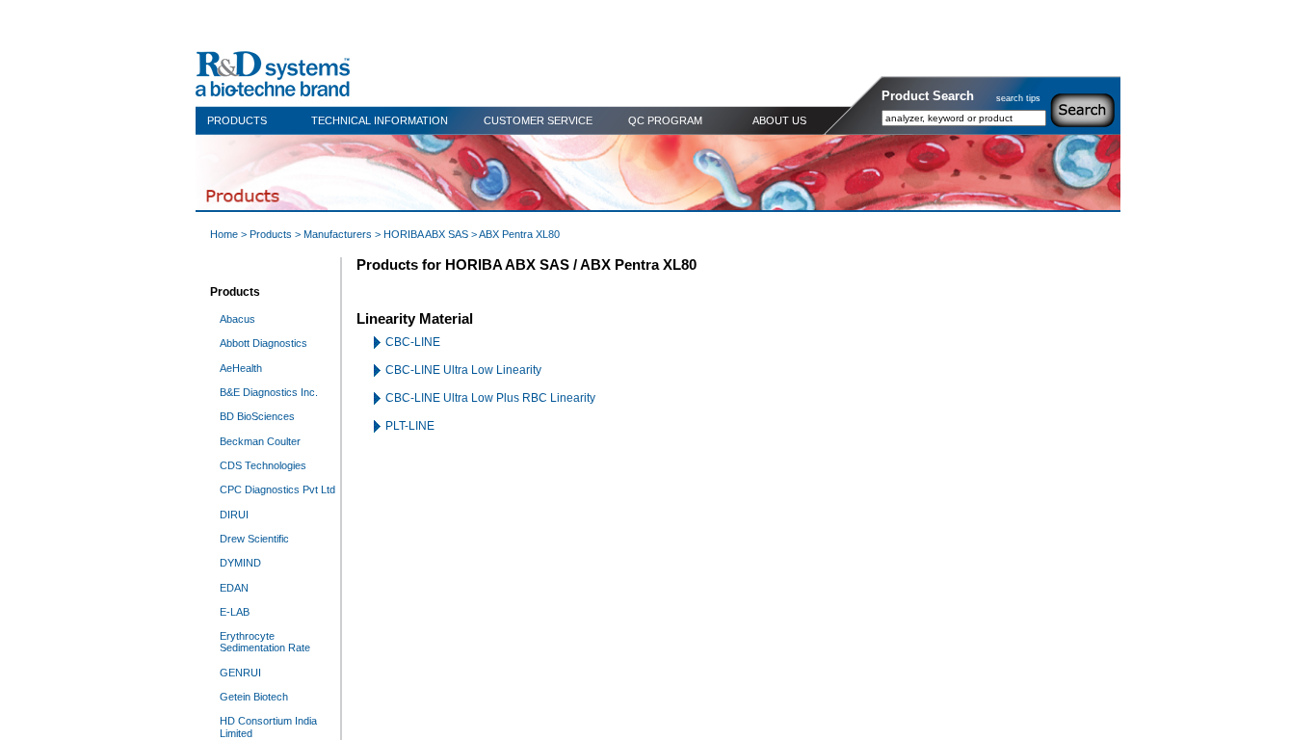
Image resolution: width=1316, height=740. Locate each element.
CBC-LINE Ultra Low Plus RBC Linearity (490, 398)
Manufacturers (337, 234)
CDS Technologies (263, 465)
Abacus (237, 319)
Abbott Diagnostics (263, 343)
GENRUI (240, 672)
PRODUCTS (237, 120)
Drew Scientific (254, 538)
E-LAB (235, 612)
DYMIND (240, 562)
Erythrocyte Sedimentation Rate (265, 641)
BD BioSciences (257, 416)
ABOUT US (779, 120)
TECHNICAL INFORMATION (379, 120)
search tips (1018, 98)
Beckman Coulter (260, 441)
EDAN (234, 588)
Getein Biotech (254, 696)
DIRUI (234, 514)
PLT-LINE (409, 426)
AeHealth (241, 368)
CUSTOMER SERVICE (538, 120)
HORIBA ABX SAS (425, 234)
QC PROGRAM (665, 120)
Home (224, 234)
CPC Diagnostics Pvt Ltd (277, 489)
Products (271, 234)
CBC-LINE (412, 342)
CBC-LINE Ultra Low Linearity (463, 370)
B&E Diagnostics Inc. (269, 392)
